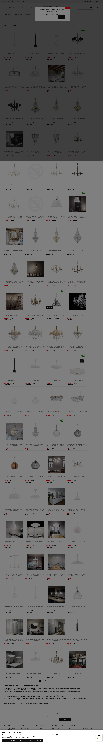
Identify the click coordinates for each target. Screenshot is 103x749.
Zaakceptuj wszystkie (36, 740)
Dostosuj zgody (24, 740)
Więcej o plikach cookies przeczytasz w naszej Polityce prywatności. (16, 737)
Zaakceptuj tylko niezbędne (10, 740)
